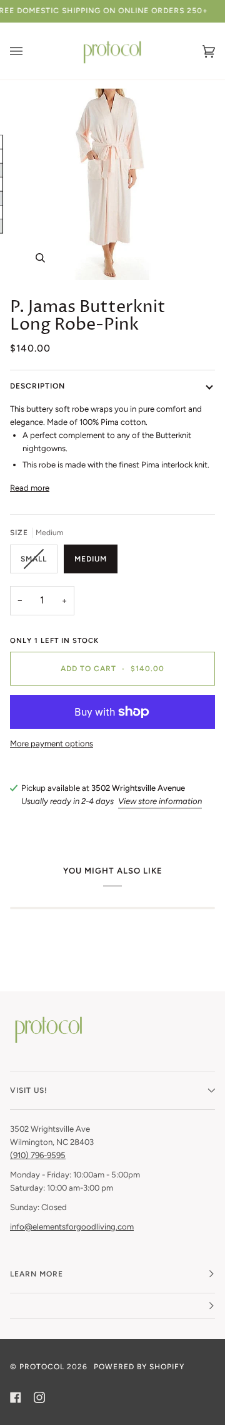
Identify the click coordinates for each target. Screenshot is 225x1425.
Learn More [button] (36, 1274)
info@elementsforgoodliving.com (72, 1226)
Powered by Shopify (139, 1366)
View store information (160, 801)
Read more (29, 488)
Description (37, 386)
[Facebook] (15, 1397)
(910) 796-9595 (38, 1155)
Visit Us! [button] (29, 1090)
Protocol (41, 1366)
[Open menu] (29, 51)
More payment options (51, 743)
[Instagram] (39, 1397)
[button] (112, 1306)
